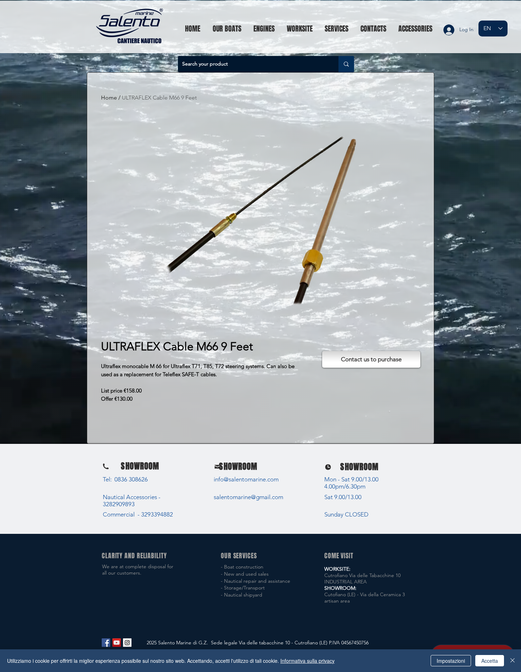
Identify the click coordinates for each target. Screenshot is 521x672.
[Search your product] (346, 64)
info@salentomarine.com (246, 479)
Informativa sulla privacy (307, 660)
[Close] (512, 660)
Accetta (489, 660)
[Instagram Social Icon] (127, 642)
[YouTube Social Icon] (116, 642)
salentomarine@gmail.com (248, 497)
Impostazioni (451, 660)
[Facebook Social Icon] (106, 642)
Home (109, 97)
